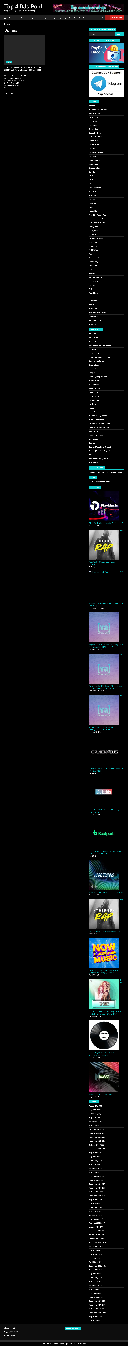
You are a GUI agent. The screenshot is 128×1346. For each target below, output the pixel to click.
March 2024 (93, 1219)
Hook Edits (93, 203)
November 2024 (95, 1188)
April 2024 (93, 1215)
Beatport (92, 342)
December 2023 (95, 1231)
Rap (90, 270)
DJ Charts (93, 369)
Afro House (93, 338)
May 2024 (92, 1211)
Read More (9, 94)
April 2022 (93, 1285)
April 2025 (93, 1168)
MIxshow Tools (94, 242)
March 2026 (93, 1125)
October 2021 (94, 1309)
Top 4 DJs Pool (23, 6)
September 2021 (95, 1313)
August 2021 (93, 1317)
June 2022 (93, 1278)
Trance (91, 455)
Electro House (94, 388)
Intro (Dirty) (93, 231)
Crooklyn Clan (94, 168)
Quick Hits (93, 266)
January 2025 (94, 1180)
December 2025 (95, 1137)
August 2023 (93, 1246)
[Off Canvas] (5, 18)
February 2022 (94, 1293)
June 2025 (93, 1161)
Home (11, 18)
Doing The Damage (96, 188)
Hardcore (92, 404)
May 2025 (92, 1165)
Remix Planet (94, 281)
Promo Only (93, 262)
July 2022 (92, 1274)
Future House (94, 396)
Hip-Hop (92, 199)
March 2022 (93, 1289)
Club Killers (93, 156)
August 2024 (93, 1200)
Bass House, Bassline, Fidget (100, 345)
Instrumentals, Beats (97, 223)
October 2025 (94, 1145)
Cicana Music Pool (96, 145)
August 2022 (93, 1270)
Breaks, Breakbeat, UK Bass (99, 357)
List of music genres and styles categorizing (51, 18)
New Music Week (95, 258)
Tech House (93, 439)
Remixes (92, 285)
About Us (82, 18)
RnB (90, 289)
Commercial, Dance (96, 361)
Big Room (92, 349)
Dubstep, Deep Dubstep (98, 377)
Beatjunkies (93, 125)
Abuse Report (9, 1328)
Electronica (93, 392)
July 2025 (92, 1157)
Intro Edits (93, 234)
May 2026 (92, 1118)
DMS (91, 184)
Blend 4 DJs (93, 129)
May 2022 (92, 1282)
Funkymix (92, 195)
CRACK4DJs (93, 141)
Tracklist (19, 18)
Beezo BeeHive (95, 133)
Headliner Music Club (97, 219)
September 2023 (95, 1243)
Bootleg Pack (94, 353)
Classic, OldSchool (96, 152)
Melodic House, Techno (98, 416)
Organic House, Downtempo (99, 424)
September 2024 (95, 1196)
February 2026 (94, 1129)
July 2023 (92, 1250)
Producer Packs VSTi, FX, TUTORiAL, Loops (105, 472)
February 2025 (94, 1176)
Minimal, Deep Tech (96, 420)
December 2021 (95, 1301)
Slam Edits (93, 301)
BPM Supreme (94, 113)
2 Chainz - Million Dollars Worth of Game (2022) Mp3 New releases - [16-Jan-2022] (24, 50)
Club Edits (92, 149)
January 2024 (94, 1227)
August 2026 (93, 1106)
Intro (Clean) (94, 227)
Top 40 (91, 305)
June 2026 (93, 1114)
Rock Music (93, 293)
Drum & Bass (94, 365)
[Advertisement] (88, 7)
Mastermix (93, 246)
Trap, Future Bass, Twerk (98, 459)
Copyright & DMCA (11, 1332)
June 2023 (93, 1254)
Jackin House (94, 412)
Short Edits (93, 297)
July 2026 (92, 1110)
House (91, 408)
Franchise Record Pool (97, 215)
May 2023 (92, 1258)
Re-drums (92, 273)
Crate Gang (93, 164)
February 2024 (94, 1223)
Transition (93, 309)
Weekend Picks (116, 18)
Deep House (93, 373)
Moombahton (94, 385)
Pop (90, 254)
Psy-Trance (93, 431)
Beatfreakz (93, 121)
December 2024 (95, 1184)
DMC (91, 176)
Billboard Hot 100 (95, 137)
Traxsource (93, 463)
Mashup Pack (94, 381)
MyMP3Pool (93, 250)
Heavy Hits (93, 211)
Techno (92, 443)
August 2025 (93, 1153)
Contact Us (72, 18)
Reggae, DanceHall (96, 277)
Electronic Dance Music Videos (100, 482)
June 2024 (93, 1207)
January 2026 (94, 1133)
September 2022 (95, 1266)
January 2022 (94, 1297)
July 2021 (92, 1321)
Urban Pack (93, 316)
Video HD (92, 324)
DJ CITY (92, 172)
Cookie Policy (9, 1336)
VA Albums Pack (95, 320)
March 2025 (93, 1172)
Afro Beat (92, 334)
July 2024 (92, 1204)
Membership (29, 18)
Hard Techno (94, 400)
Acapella (92, 106)
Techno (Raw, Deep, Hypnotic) (100, 451)
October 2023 (94, 1239)
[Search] (102, 18)
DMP (91, 180)
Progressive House (96, 435)
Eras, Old (92, 192)
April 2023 (93, 1262)
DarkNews (71, 1344)
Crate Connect (94, 160)
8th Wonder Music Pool (98, 110)
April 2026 (93, 1122)
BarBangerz (93, 117)
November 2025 (95, 1141)
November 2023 (95, 1235)
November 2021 (95, 1305)
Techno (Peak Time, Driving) (100, 447)
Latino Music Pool (96, 238)
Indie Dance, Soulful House (99, 427)
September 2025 (95, 1149)
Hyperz (91, 207)
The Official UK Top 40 (97, 312)
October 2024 (94, 1192)
